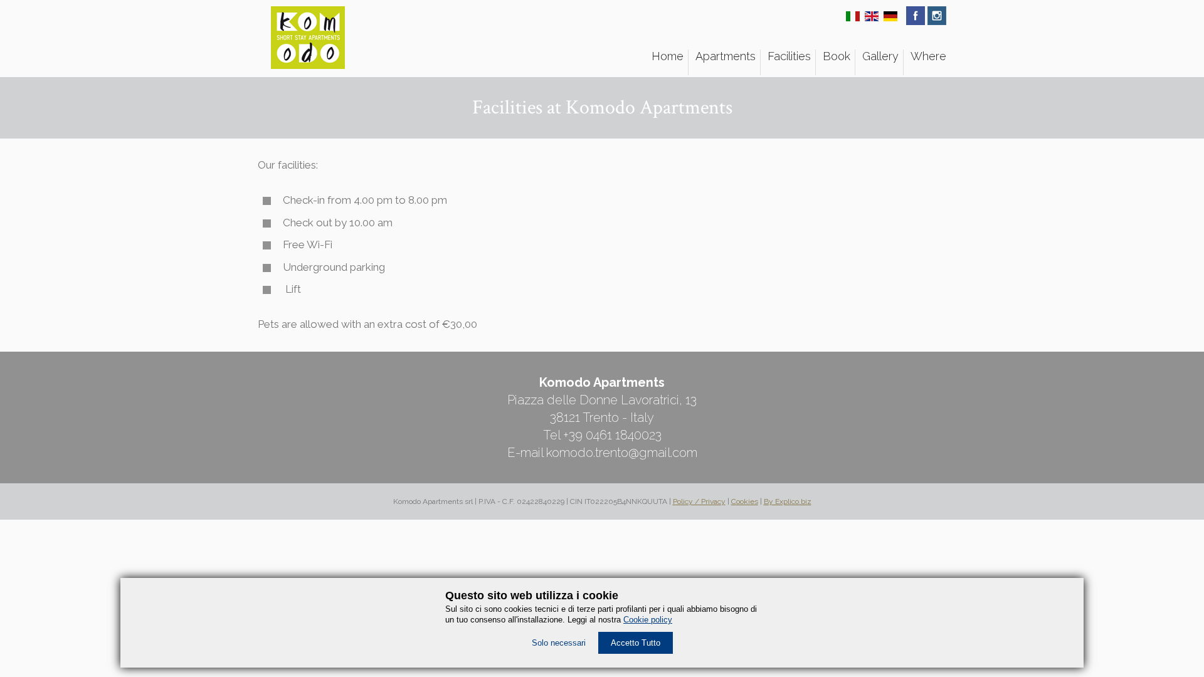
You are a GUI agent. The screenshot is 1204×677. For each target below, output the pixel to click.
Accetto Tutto (635, 643)
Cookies (744, 501)
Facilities (789, 56)
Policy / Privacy (699, 501)
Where (928, 56)
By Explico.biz (787, 501)
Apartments (725, 56)
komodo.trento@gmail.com (621, 452)
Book (836, 56)
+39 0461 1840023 (612, 435)
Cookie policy (647, 619)
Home (668, 56)
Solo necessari (559, 643)
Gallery (880, 56)
